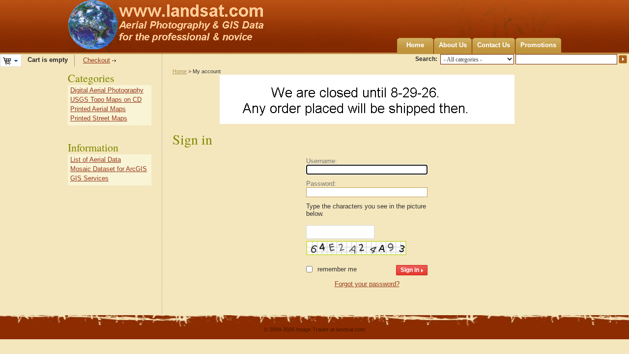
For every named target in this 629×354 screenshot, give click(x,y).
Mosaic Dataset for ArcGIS (108, 169)
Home (415, 45)
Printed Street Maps (98, 118)
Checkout (96, 60)
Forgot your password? (367, 284)
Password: (321, 183)
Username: (321, 161)
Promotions (538, 45)
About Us (453, 45)
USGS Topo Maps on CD (106, 99)
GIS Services (89, 178)
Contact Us (493, 45)
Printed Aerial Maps (98, 109)
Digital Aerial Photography (106, 90)
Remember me (337, 269)
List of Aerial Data (95, 159)
